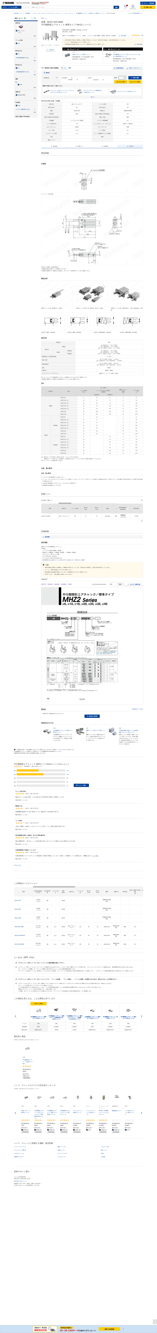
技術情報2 (64, 584)
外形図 (70, 584)
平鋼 (102, 1153)
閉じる (123, 1329)
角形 (19, 105)
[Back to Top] (155, 1321)
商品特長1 (50, 584)
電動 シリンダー (62, 1146)
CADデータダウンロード (135, 68)
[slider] (94, 584)
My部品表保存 (119, 68)
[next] (141, 1016)
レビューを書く (82, 785)
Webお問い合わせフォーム (20, 1181)
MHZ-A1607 (18, 909)
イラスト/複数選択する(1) (23, 109)
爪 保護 (103, 1156)
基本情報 (47, 537)
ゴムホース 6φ (105, 1146)
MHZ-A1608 (18, 918)
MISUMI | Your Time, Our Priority (10, 2)
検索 (116, 7)
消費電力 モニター (19, 1156)
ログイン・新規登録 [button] (149, 3)
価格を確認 (136, 77)
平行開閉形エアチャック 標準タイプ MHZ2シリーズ (90, 13)
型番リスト (80, 146)
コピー (65, 67)
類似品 (48, 72)
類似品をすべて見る (137, 709)
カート (125, 8)
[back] (15, 1016)
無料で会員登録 (109, 1329)
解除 (35, 35)
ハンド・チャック (68, 13)
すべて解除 (33, 18)
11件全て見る (17, 865)
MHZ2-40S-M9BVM (20, 935)
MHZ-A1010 (18, 900)
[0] (125, 6)
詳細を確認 (123, 35)
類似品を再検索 (93, 716)
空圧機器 (27, 13)
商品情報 (55, 146)
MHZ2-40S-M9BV (19, 926)
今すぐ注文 (122, 81)
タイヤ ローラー (62, 1156)
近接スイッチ (61, 1150)
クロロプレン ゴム (19, 1153)
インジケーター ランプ (20, 1146)
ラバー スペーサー (62, 1153)
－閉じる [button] (92, 97)
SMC (42, 18)
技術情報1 (57, 584)
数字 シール (104, 1150)
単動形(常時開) (21, 95)
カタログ (51, 50)
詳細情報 (106, 146)
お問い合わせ (133, 8)
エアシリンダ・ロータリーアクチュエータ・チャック (47, 13)
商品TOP (43, 584)
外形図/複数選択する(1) (22, 57)
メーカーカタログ (61, 749)
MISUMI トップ (18, 13)
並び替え (128, 509)
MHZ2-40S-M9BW (19, 944)
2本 (19, 43)
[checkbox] (26, 43)
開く (120, 584)
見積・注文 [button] (149, 7)
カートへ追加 (136, 81)
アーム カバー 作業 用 (20, 1150)
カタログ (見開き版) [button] (135, 584)
